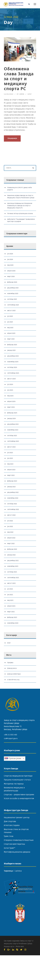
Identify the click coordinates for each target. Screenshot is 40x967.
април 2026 (11, 271)
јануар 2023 (11, 487)
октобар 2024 (12, 367)
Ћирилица (8, 871)
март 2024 (11, 407)
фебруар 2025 (12, 345)
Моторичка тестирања (14, 784)
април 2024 (11, 401)
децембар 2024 (13, 356)
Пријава (10, 663)
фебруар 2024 (12, 413)
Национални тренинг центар (16, 817)
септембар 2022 (13, 509)
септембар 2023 (13, 441)
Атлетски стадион (12, 825)
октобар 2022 (12, 504)
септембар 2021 (13, 578)
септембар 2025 (13, 305)
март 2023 (11, 475)
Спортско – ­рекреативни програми (19, 795)
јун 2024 (10, 390)
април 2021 (11, 606)
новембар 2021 (12, 566)
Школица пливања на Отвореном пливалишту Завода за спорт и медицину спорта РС (19, 205)
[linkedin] (13, 949)
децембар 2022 (13, 492)
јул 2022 (10, 521)
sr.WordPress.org (13, 680)
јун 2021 (10, 595)
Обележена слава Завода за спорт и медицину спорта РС (19, 78)
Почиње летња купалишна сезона (20, 213)
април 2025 (11, 333)
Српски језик (14, 758)
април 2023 (11, 470)
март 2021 (11, 612)
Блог (30, 94)
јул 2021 (10, 589)
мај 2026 (10, 265)
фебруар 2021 (12, 617)
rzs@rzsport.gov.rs (11, 739)
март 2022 (11, 543)
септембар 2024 (13, 373)
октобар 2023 (12, 435)
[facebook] (4, 949)
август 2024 (11, 379)
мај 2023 (10, 464)
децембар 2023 (13, 424)
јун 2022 (10, 526)
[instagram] (25, 949)
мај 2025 (10, 328)
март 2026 (11, 276)
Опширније (12, 138)
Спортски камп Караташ (14, 844)
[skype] (17, 949)
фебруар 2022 (12, 549)
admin (21, 94)
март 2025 (11, 339)
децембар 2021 (13, 560)
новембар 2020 (12, 623)
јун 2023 (10, 458)
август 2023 (11, 447)
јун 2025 (10, 322)
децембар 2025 (13, 288)
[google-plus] (8, 949)
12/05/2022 (8, 94)
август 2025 (11, 310)
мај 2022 (10, 532)
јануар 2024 (11, 418)
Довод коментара (14, 674)
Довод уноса (12, 668)
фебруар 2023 (12, 481)
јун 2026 (10, 259)
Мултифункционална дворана (17, 852)
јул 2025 (10, 316)
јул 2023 (10, 453)
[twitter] (21, 949)
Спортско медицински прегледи (18, 776)
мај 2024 (10, 396)
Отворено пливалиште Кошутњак (18, 840)
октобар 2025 (12, 299)
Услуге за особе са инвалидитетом (19, 798)
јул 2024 (10, 384)
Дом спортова (10, 821)
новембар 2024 (12, 362)
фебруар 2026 (12, 282)
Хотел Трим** (9, 848)
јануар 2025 (11, 350)
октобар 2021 (12, 572)
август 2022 (11, 515)
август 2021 (11, 583)
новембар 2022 (12, 498)
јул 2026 (10, 254)
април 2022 (11, 538)
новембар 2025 (12, 293)
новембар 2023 (12, 430)
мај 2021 (10, 600)
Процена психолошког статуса (17, 780)
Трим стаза (8, 836)
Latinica (18, 871)
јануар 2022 (11, 555)
